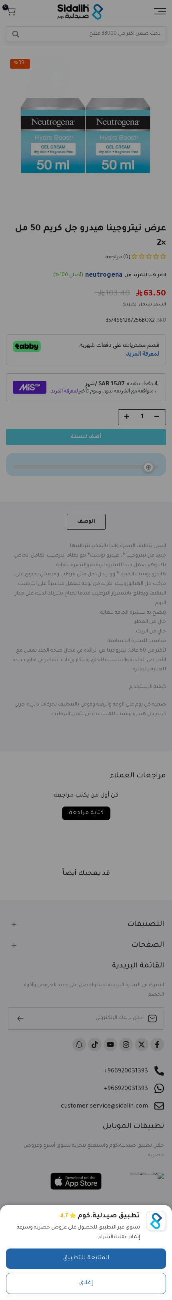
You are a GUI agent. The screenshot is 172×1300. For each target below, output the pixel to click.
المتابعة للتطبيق (86, 1258)
